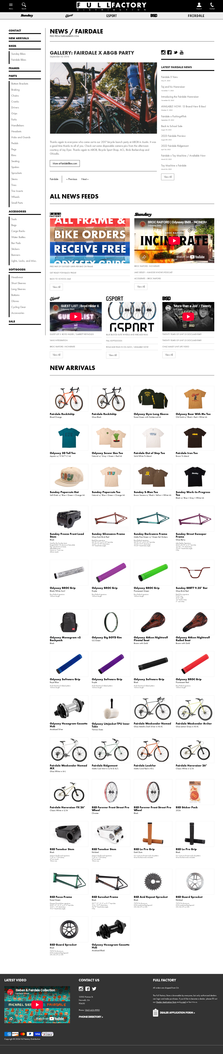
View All (167, 176)
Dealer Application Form (166, 1002)
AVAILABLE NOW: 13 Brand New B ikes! (183, 106)
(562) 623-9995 (92, 1010)
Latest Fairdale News (176, 67)
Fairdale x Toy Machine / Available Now (183, 155)
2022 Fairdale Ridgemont (175, 145)
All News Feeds (74, 196)
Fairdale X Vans (169, 77)
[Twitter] (175, 52)
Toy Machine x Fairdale (173, 165)
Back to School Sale (171, 126)
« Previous (71, 179)
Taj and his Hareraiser (173, 86)
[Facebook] (169, 52)
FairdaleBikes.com (70, 36)
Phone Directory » (91, 1016)
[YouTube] (181, 52)
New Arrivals (72, 368)
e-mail (183, 1002)
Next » (85, 179)
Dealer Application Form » (177, 1012)
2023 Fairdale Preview (173, 136)
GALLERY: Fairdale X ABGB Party (92, 52)
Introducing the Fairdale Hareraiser (180, 96)
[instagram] (163, 52)
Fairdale (89, 31)
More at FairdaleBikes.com (65, 163)
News (59, 31)
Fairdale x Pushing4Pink (173, 116)
